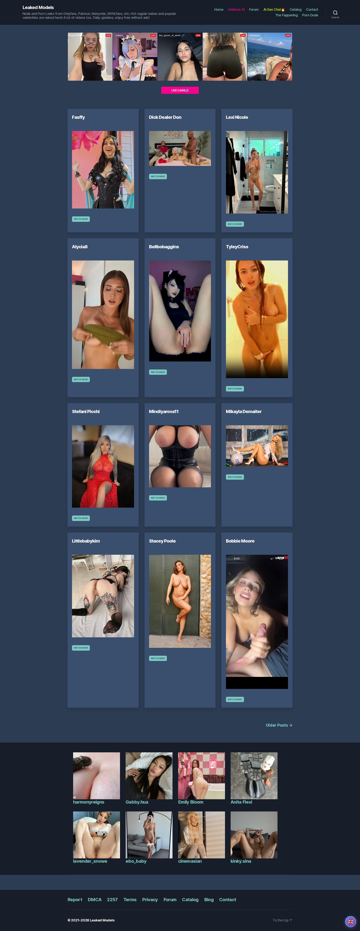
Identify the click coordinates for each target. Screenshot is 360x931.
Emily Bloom (190, 802)
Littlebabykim (86, 541)
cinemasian (190, 861)
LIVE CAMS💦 (180, 90)
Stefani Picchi (86, 411)
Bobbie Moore (240, 541)
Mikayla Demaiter (244, 411)
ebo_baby (136, 861)
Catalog (296, 9)
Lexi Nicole (237, 117)
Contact (312, 9)
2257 (112, 899)
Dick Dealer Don (165, 117)
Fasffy (78, 117)
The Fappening (286, 15)
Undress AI (236, 9)
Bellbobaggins (164, 246)
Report (75, 899)
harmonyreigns (88, 802)
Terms (130, 899)
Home (218, 9)
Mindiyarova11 (163, 411)
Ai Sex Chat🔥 (274, 9)
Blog (209, 899)
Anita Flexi (241, 802)
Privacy (150, 899)
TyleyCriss (237, 246)
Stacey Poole (162, 541)
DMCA (94, 899)
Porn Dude (310, 15)
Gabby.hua (137, 802)
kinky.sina (241, 861)
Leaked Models (38, 7)
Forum (254, 9)
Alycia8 (80, 246)
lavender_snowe (90, 861)
